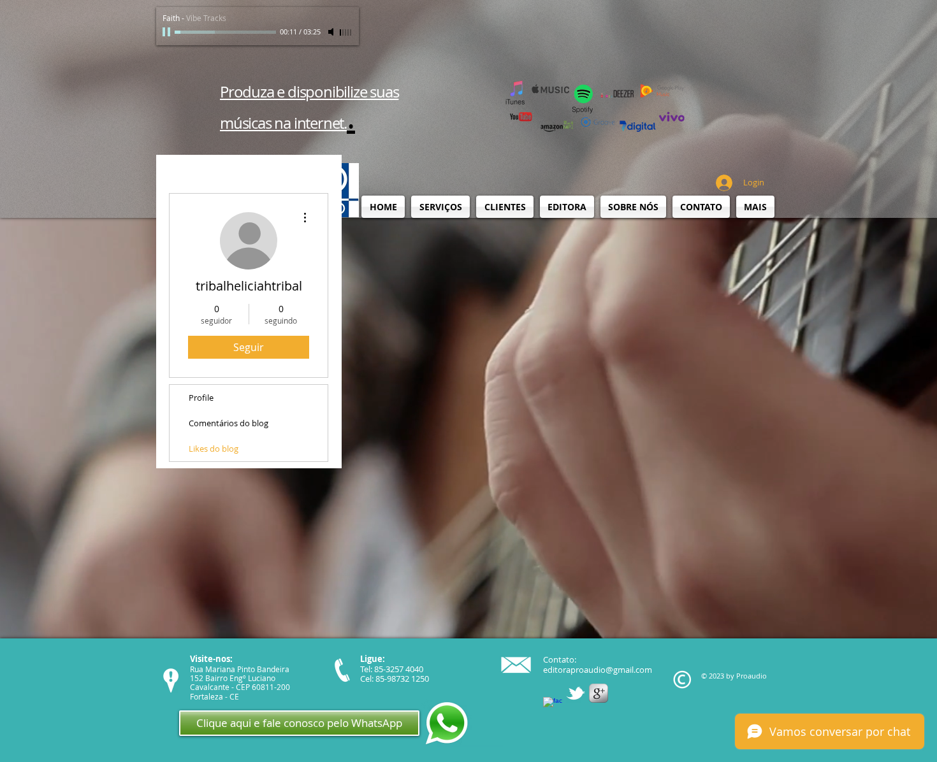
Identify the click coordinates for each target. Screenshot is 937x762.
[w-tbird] (575, 693)
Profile (201, 397)
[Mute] (332, 31)
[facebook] (552, 706)
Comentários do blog (228, 423)
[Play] (168, 32)
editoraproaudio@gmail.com (597, 669)
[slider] (346, 32)
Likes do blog (213, 448)
